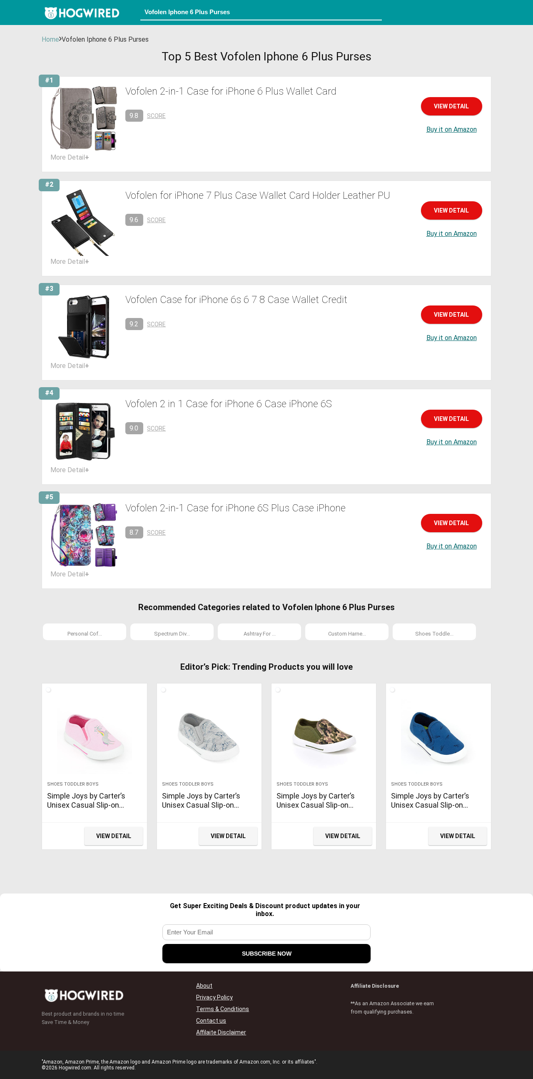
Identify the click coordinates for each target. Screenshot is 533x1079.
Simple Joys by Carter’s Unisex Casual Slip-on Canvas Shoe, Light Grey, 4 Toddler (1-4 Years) (205, 809)
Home (50, 39)
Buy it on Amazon (451, 129)
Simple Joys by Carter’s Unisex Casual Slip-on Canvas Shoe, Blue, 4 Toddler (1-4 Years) (430, 809)
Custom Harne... (347, 634)
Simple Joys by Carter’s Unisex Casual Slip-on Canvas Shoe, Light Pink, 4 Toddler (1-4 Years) (90, 809)
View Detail (451, 106)
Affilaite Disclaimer (221, 1032)
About (204, 985)
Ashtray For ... (260, 634)
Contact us (211, 1020)
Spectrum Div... (172, 634)
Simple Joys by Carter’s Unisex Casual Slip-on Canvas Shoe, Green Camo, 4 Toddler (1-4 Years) (321, 809)
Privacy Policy (214, 997)
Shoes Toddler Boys (73, 784)
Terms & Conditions (222, 1009)
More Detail (69, 157)
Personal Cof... (84, 634)
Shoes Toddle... (434, 634)
